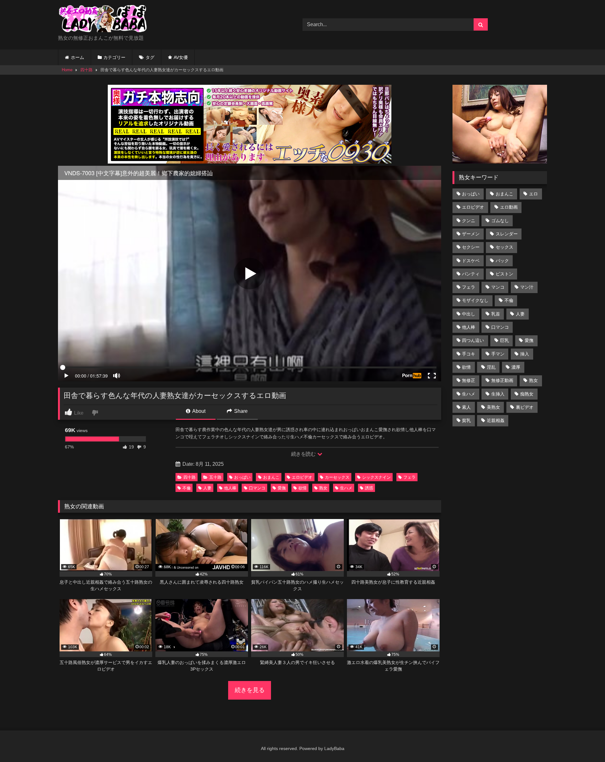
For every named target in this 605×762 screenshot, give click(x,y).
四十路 (86, 69)
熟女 (323, 488)
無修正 (468, 380)
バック (502, 260)
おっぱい (242, 477)
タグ (150, 57)
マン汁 (526, 287)
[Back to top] (585, 743)
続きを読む (304, 454)
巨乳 (504, 340)
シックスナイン (376, 477)
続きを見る (250, 690)
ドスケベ (471, 260)
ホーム (77, 57)
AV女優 (181, 57)
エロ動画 (509, 207)
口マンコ (257, 488)
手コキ (468, 353)
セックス (504, 247)
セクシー (471, 247)
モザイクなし (475, 300)
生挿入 (497, 393)
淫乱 (491, 367)
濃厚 (515, 367)
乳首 (495, 313)
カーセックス (337, 477)
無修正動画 (502, 380)
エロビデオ (302, 477)
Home (67, 69)
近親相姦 (495, 420)
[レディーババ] (105, 19)
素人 (466, 407)
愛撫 (282, 488)
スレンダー (507, 233)
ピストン (504, 273)
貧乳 (466, 420)
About (198, 411)
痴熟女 (526, 393)
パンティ (471, 273)
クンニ (468, 220)
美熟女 (493, 407)
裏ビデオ (524, 407)
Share (240, 411)
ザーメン (471, 233)
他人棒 (230, 488)
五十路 (215, 477)
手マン (497, 353)
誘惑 (369, 488)
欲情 (302, 488)
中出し (468, 313)
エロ (533, 193)
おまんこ (271, 477)
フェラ (409, 477)
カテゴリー (114, 57)
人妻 (207, 488)
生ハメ (346, 488)
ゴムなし (500, 220)
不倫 (186, 488)
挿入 (524, 353)
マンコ (497, 287)
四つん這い (473, 340)
